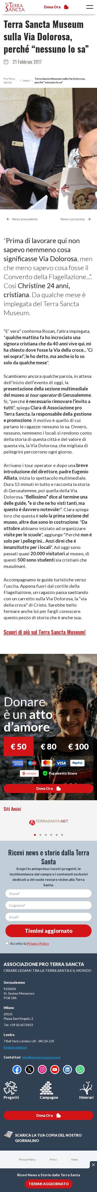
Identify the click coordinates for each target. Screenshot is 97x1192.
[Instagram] (42, 1069)
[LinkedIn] (67, 1069)
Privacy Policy (38, 943)
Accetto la (29, 943)
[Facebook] (16, 1069)
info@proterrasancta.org (41, 1057)
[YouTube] (54, 1069)
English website (15, 1047)
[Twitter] (29, 1069)
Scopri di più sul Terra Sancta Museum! (45, 632)
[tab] (35, 835)
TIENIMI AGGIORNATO (48, 1184)
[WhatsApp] (80, 1069)
